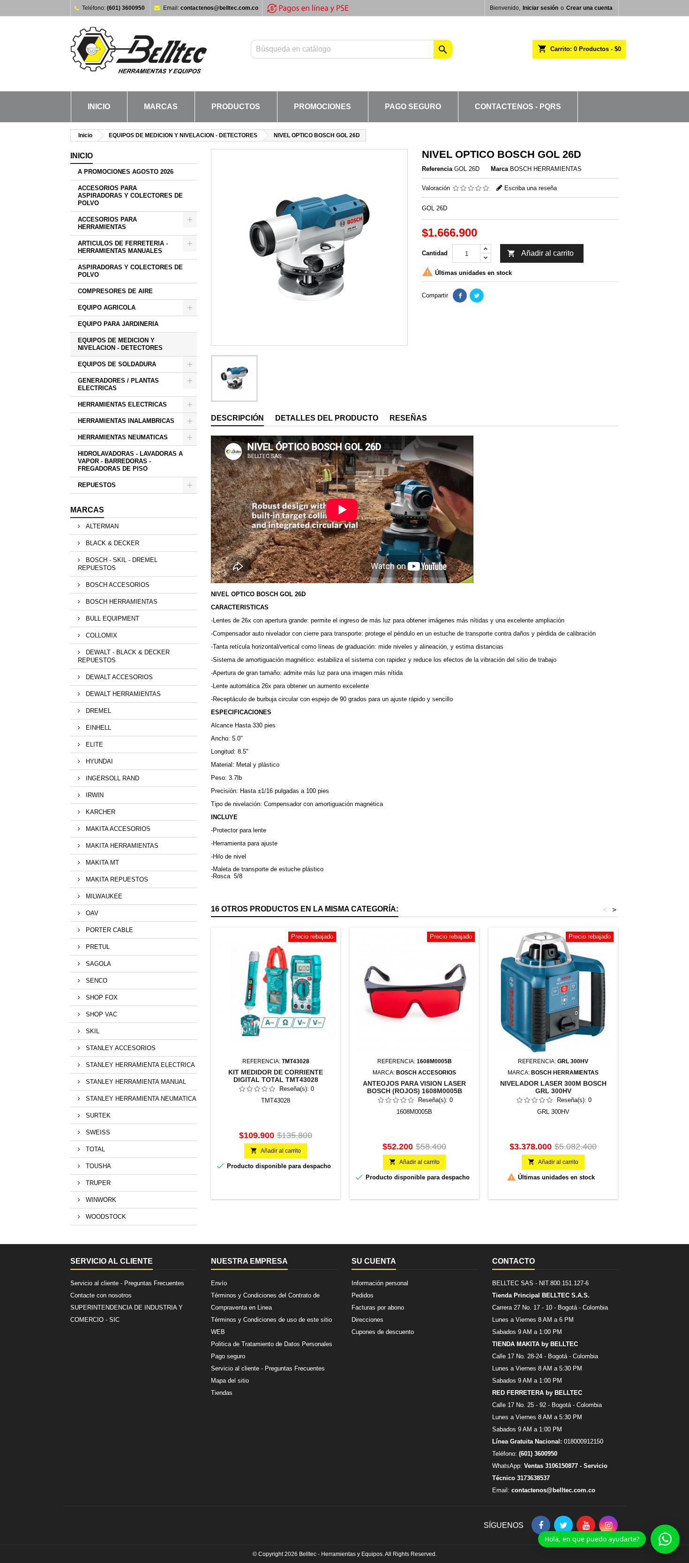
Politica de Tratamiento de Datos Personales (271, 1344)
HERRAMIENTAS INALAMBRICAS (126, 420)
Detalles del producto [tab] (326, 418)
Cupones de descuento (383, 1331)
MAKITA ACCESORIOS (117, 828)
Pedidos (363, 1295)
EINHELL (97, 727)
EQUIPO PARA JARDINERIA (118, 323)
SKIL (91, 1031)
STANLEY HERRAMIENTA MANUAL (135, 1081)
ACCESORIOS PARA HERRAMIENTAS (107, 223)
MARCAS (161, 107)
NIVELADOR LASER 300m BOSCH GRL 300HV (553, 1087)
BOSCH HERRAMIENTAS (120, 601)
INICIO (99, 107)
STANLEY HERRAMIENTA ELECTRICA (139, 1064)
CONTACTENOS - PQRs (518, 107)
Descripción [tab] (237, 418)
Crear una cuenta (589, 8)
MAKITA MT (101, 862)
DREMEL (97, 710)
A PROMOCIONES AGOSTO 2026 (125, 171)
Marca (499, 168)
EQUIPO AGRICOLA (106, 307)
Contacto (513, 1261)
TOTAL (94, 1149)
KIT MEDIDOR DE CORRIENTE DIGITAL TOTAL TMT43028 (275, 1075)
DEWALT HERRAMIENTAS (122, 693)
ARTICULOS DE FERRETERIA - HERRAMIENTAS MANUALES (123, 247)
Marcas (87, 510)
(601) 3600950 (126, 8)
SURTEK (97, 1115)
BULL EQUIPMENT (111, 618)
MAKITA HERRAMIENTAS (121, 845)
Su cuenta (374, 1261)
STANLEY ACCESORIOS (120, 1048)
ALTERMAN (101, 526)
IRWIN (94, 795)
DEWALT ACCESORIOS (118, 677)
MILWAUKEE (103, 896)
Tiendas (221, 1392)
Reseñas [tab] (408, 418)
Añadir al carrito (540, 253)
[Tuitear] (477, 296)
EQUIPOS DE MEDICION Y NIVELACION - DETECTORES (120, 344)
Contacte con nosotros (101, 1295)
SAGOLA (97, 963)
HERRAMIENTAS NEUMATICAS (123, 437)
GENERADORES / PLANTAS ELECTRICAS (118, 384)
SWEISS (97, 1132)
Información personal (380, 1283)
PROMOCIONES (322, 107)
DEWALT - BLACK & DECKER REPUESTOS (124, 656)
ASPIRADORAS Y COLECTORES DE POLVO (130, 271)
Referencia (437, 168)
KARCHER (99, 811)
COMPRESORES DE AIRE (115, 291)
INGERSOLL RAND (111, 778)
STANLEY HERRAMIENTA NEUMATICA (140, 1098)
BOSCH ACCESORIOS (117, 584)
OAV (91, 913)
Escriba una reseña (530, 188)
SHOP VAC (100, 1014)
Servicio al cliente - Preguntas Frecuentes (127, 1283)
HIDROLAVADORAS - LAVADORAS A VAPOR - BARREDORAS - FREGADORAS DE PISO (130, 461)
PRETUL (97, 946)
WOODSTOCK (105, 1216)
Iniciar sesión (540, 8)
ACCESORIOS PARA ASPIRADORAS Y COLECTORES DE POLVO (130, 196)
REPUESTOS (97, 485)
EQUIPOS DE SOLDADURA (117, 364)
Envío (219, 1283)
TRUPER (97, 1182)
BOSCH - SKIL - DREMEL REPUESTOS (117, 563)
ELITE (93, 744)
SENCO (95, 980)
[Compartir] (460, 296)
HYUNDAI (98, 761)
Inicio (81, 156)
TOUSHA (97, 1166)
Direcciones (367, 1319)
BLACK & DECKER (111, 543)
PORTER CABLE (108, 929)
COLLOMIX (100, 635)
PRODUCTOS (235, 107)
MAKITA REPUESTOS (116, 879)
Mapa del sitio (230, 1380)
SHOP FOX (101, 997)
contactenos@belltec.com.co (219, 8)
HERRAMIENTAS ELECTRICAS (122, 404)
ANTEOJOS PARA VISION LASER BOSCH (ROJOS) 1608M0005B (414, 1087)
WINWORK (100, 1199)
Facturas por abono (378, 1307)
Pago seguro (413, 107)
